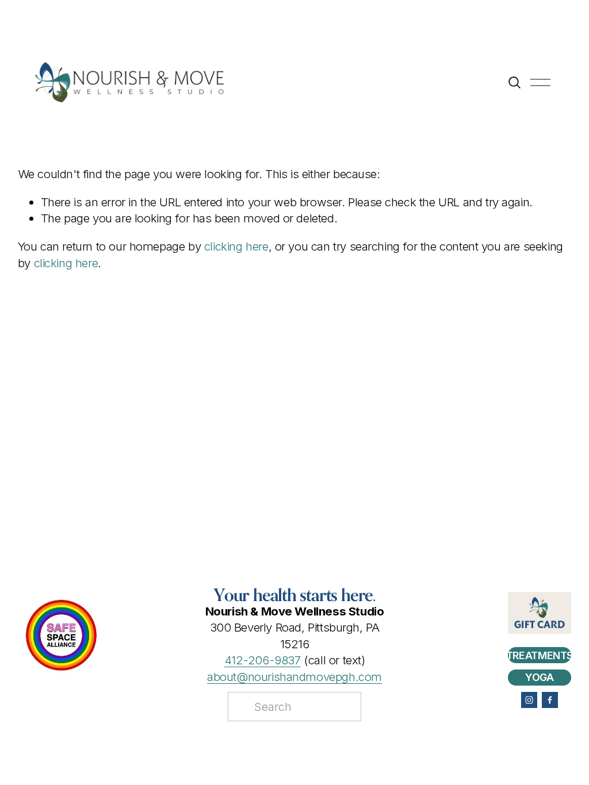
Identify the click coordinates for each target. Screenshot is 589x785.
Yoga (539, 677)
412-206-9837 (262, 660)
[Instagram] (529, 700)
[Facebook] (550, 700)
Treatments (540, 655)
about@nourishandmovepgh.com (294, 676)
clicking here (236, 246)
